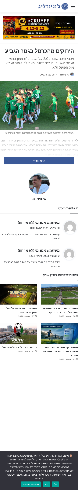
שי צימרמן (64, 74)
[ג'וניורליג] (53, 6)
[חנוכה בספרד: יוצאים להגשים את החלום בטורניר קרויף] (59, 294)
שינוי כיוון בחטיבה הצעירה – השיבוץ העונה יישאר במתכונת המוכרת (60, 351)
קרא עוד (40, 160)
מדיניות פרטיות (31, 484)
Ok (55, 484)
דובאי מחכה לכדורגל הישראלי (19, 347)
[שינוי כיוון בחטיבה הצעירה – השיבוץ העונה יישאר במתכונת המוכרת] (59, 333)
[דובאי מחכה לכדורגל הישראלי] (18, 333)
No (46, 484)
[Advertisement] (39, 405)
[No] (73, 470)
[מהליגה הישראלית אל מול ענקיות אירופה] (18, 294)
